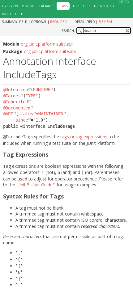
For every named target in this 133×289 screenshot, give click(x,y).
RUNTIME (41, 89)
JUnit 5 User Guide (34, 185)
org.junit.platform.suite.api (47, 44)
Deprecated (104, 6)
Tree (86, 6)
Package (46, 6)
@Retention (15, 89)
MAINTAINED (50, 113)
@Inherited (15, 101)
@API (8, 113)
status (25, 113)
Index (6, 14)
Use (76, 6)
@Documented (16, 107)
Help (19, 14)
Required (58, 22)
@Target (11, 95)
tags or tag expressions (83, 137)
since (21, 120)
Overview (10, 6)
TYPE (31, 95)
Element (105, 22)
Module (29, 6)
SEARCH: (68, 31)
